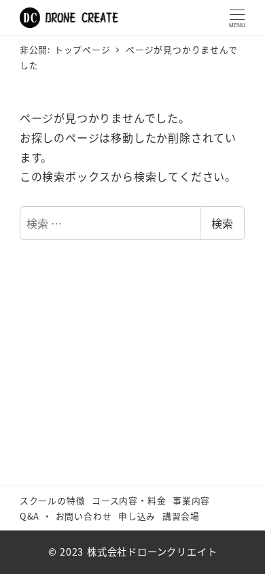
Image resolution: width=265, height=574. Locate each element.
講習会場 (181, 515)
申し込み (137, 515)
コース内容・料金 (129, 500)
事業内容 (191, 500)
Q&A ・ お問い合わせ (66, 515)
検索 (222, 223)
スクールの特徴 (53, 500)
